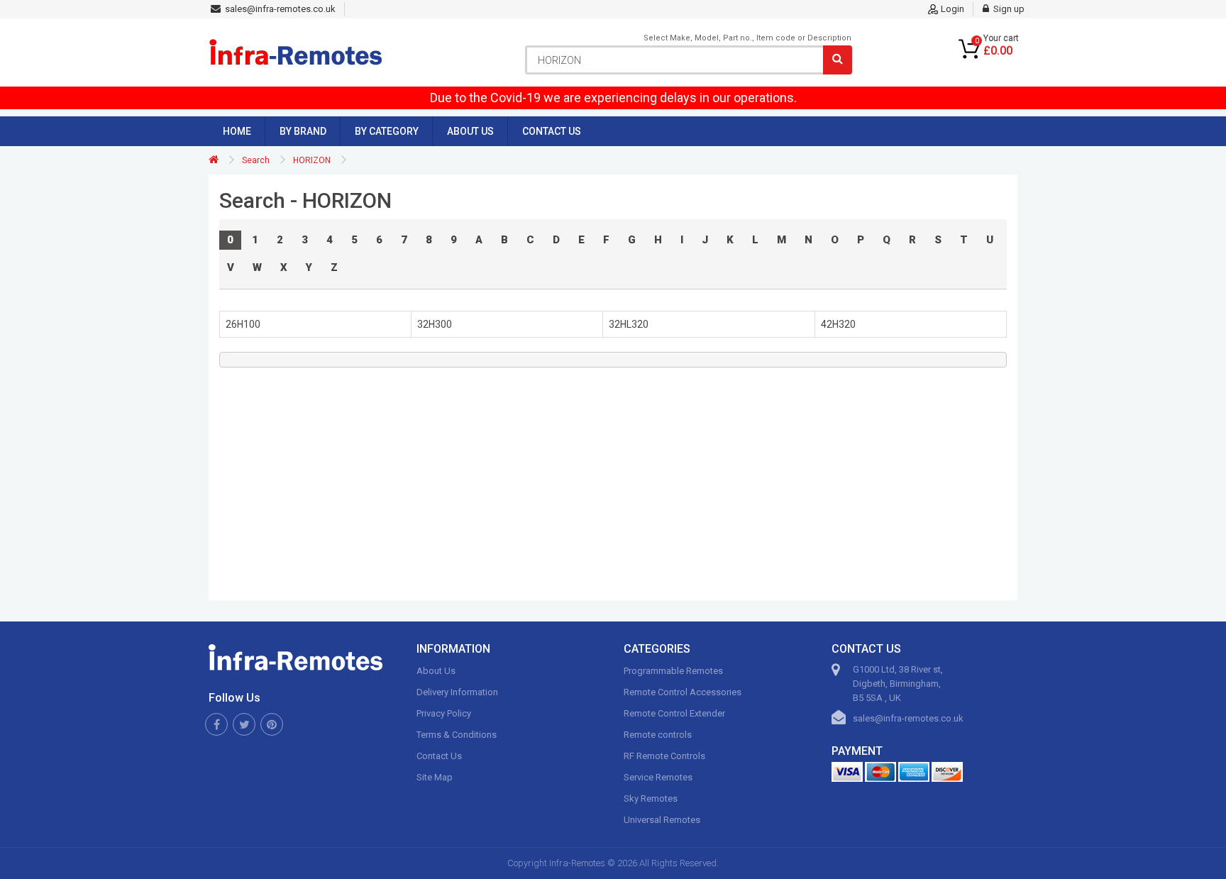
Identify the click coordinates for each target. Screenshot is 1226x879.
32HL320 (628, 324)
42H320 (838, 324)
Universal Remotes (662, 819)
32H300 (434, 324)
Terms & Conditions (456, 734)
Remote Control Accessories (682, 692)
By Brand (303, 131)
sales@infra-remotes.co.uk (908, 718)
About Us (470, 131)
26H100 (243, 324)
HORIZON (312, 160)
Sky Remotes (651, 798)
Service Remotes (658, 777)
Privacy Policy (443, 713)
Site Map (434, 777)
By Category (387, 131)
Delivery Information (457, 692)
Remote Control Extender (674, 713)
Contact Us (551, 131)
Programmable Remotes (673, 670)
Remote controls (658, 734)
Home (237, 131)
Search (256, 160)
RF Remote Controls (664, 756)
